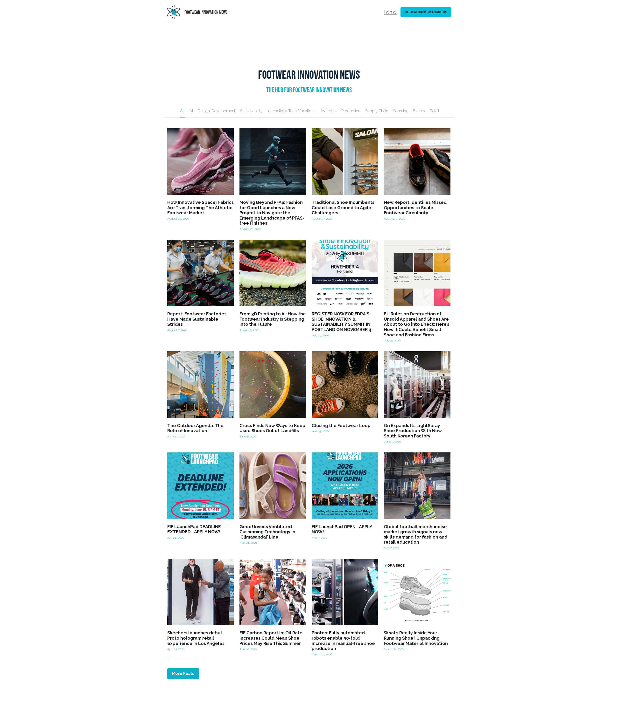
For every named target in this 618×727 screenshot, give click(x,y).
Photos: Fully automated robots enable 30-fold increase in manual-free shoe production (343, 640)
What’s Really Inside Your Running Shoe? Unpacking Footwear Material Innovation (416, 638)
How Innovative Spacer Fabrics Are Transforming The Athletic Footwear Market (200, 207)
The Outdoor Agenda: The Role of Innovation (195, 428)
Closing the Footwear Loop (341, 425)
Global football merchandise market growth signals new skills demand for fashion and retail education (415, 534)
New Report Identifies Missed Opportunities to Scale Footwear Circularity (415, 207)
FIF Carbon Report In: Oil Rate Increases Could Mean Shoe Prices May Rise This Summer (270, 638)
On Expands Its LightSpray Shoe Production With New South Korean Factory (413, 430)
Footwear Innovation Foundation (426, 12)
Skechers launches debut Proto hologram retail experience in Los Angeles (196, 638)
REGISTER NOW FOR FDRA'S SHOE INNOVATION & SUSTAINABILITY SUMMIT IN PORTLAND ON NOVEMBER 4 (341, 322)
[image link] (173, 12)
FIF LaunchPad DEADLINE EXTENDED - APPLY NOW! (194, 529)
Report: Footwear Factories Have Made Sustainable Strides (196, 319)
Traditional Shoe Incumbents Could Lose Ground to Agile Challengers (343, 207)
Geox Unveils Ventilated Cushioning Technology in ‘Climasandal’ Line (267, 532)
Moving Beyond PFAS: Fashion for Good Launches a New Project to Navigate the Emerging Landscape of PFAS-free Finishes (271, 213)
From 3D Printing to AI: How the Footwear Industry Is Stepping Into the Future (272, 319)
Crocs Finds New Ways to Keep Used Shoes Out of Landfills (272, 428)
